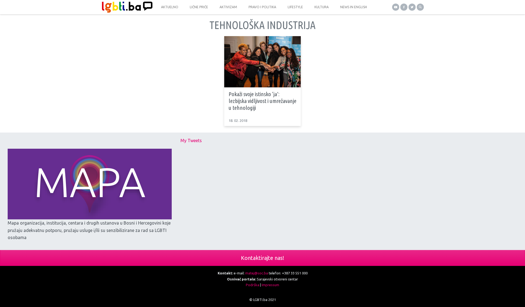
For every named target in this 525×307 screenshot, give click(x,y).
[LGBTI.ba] (125, 7)
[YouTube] (395, 7)
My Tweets (191, 140)
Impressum (270, 285)
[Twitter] (412, 7)
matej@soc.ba (256, 273)
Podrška (252, 285)
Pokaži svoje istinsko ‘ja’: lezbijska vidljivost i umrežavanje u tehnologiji (262, 101)
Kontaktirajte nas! (262, 258)
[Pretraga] (420, 7)
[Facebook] (403, 7)
